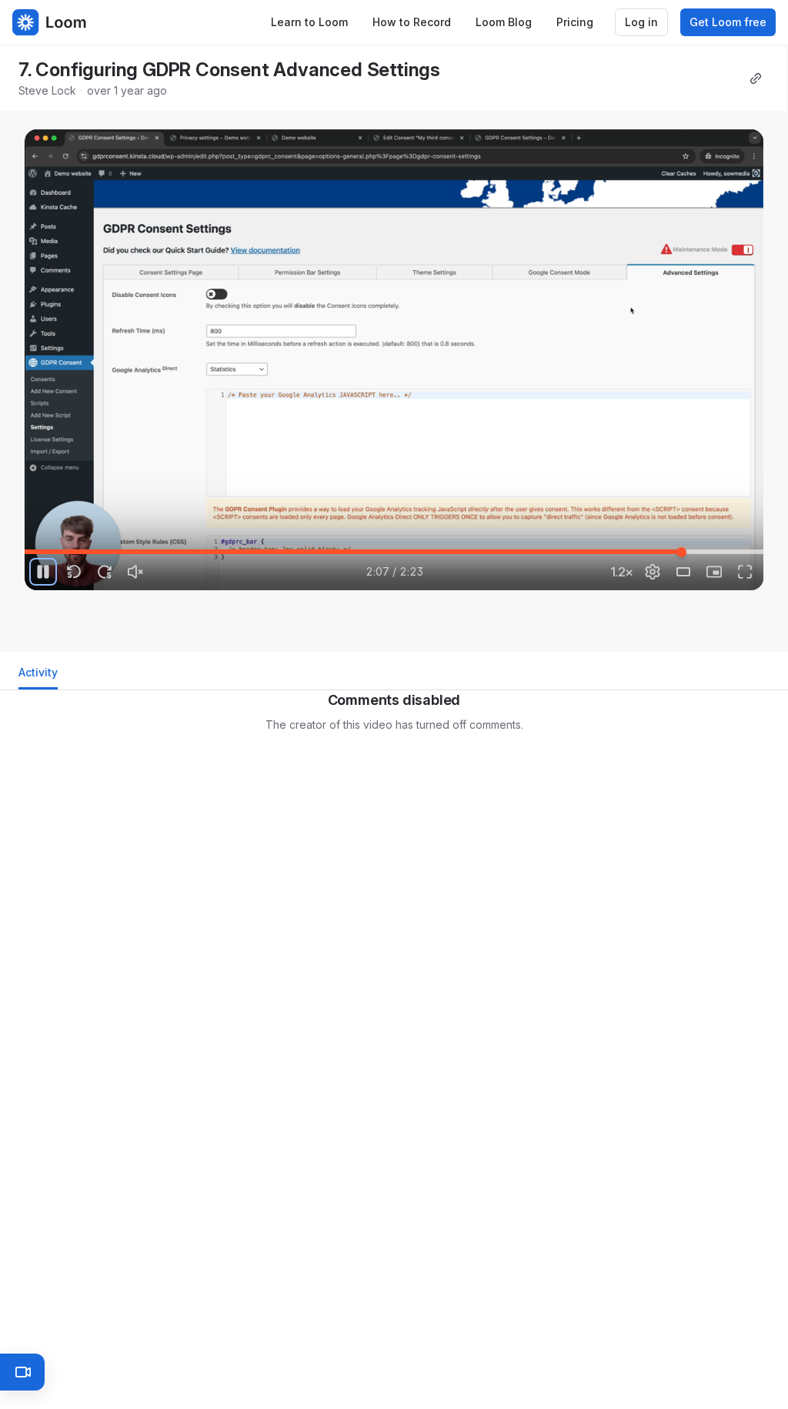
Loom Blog (504, 21)
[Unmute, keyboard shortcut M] (135, 571)
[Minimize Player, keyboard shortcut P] (714, 571)
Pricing (574, 21)
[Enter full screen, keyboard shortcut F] (745, 571)
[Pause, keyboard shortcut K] (43, 571)
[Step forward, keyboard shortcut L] (104, 571)
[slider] (394, 552)
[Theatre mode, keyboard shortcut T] (683, 571)
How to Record (411, 21)
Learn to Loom (309, 21)
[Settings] (652, 571)
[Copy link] (755, 78)
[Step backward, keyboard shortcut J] (74, 571)
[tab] (38, 676)
